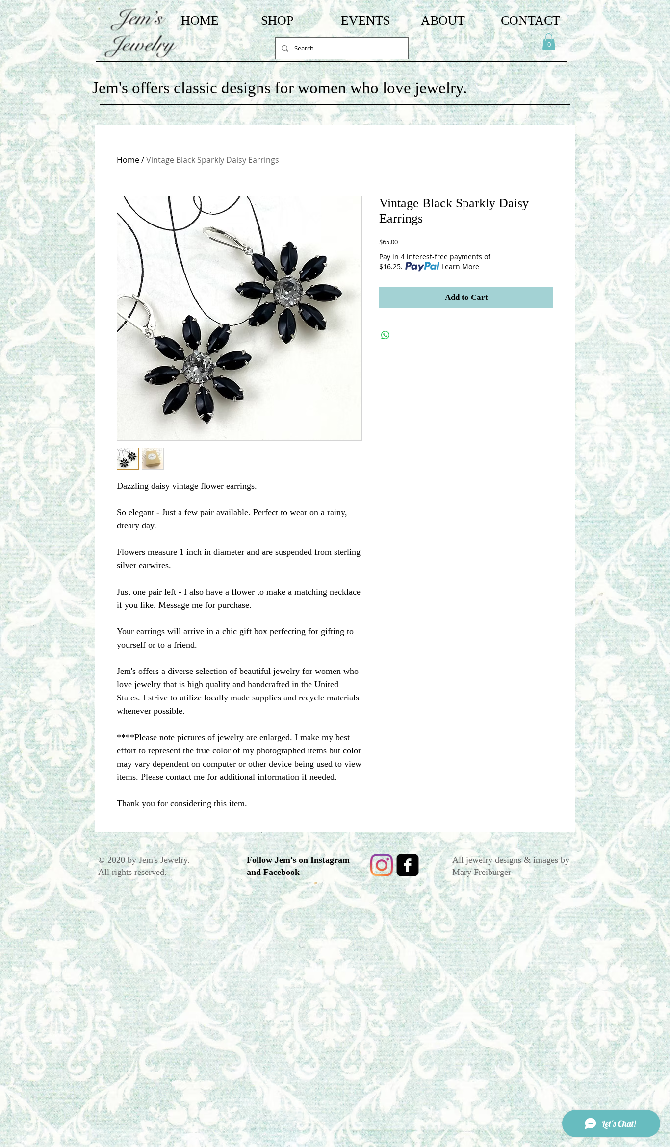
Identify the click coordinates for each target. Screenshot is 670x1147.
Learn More (460, 266)
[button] (549, 41)
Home (128, 159)
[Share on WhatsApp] (385, 335)
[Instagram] (381, 865)
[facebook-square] (407, 865)
